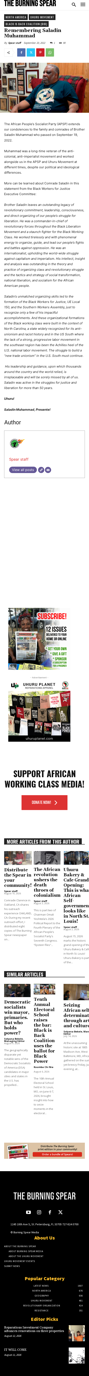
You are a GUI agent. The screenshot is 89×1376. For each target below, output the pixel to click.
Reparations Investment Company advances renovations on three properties (34, 1329)
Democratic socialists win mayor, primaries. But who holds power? (17, 1018)
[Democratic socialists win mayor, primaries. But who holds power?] (17, 990)
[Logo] (30, 3)
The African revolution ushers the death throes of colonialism (47, 882)
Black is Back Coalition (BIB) (26, 24)
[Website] (41, 470)
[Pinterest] (40, 52)
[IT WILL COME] (77, 1356)
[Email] (48, 470)
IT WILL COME (15, 1350)
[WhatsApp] (50, 52)
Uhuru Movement (42, 17)
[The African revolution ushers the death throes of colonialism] (47, 858)
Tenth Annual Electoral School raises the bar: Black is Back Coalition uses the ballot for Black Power (44, 1030)
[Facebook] (21, 52)
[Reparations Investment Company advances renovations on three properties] (77, 1333)
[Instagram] (39, 1213)
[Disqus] (44, 548)
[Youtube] (28, 1213)
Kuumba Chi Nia (43, 1067)
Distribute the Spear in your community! (18, 877)
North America (16, 17)
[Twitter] (31, 52)
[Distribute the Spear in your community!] (18, 858)
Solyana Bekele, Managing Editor (14, 1040)
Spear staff (14, 43)
